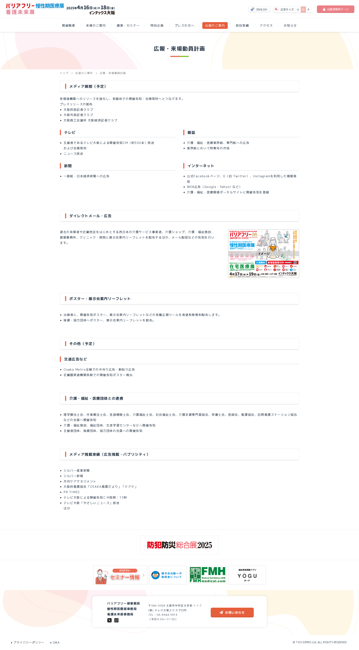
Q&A (56, 642)
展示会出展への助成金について (172, 575)
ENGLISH (262, 9)
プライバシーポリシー (29, 642)
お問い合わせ (235, 612)
